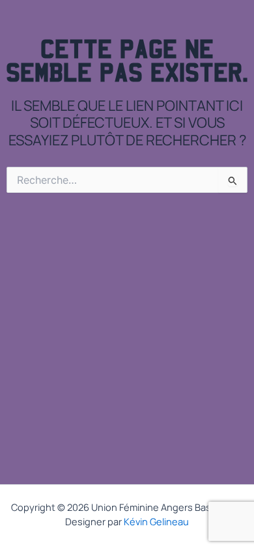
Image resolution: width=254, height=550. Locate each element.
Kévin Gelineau (156, 521)
